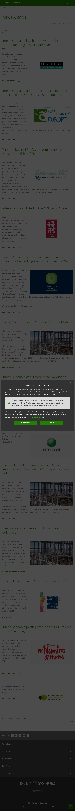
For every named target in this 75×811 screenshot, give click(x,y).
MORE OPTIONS (25, 423)
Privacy (30, 417)
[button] (70, 382)
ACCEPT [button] (51, 423)
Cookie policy (38, 417)
